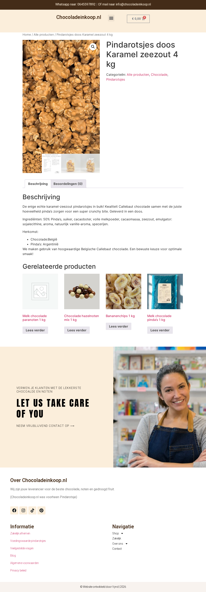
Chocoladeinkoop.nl (78, 17)
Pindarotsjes (115, 79)
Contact (117, 548)
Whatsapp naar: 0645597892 (75, 4)
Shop (115, 533)
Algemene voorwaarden (24, 563)
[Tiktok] (32, 510)
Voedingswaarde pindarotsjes (28, 540)
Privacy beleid (18, 570)
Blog (13, 555)
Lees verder (35, 330)
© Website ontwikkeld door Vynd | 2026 (103, 586)
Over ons (117, 543)
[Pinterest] (41, 510)
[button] (111, 18)
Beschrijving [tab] (38, 184)
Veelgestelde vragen (21, 548)
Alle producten (44, 34)
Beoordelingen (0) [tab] (68, 184)
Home (27, 34)
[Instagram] (23, 510)
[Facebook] (14, 510)
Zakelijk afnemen (20, 533)
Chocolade (159, 75)
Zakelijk (116, 538)
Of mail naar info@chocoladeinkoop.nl (124, 4)
